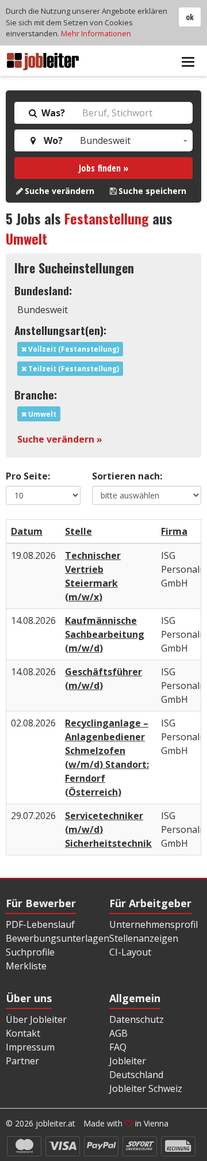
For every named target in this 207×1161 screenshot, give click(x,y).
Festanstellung (106, 218)
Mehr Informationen (96, 33)
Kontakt (23, 1033)
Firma (174, 531)
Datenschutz (136, 1019)
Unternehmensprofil (153, 924)
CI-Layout (130, 952)
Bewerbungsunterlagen (57, 938)
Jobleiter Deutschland (136, 1068)
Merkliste (26, 966)
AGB (118, 1033)
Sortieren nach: (127, 476)
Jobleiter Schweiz (145, 1088)
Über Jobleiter (36, 1019)
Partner (22, 1061)
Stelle (78, 531)
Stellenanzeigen (143, 938)
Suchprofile (30, 952)
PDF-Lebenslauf (40, 924)
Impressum (30, 1047)
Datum (27, 531)
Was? (52, 112)
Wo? (51, 140)
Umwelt (26, 238)
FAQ (117, 1047)
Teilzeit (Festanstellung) (72, 369)
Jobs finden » (104, 168)
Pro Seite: (28, 476)
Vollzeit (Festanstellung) (72, 349)
